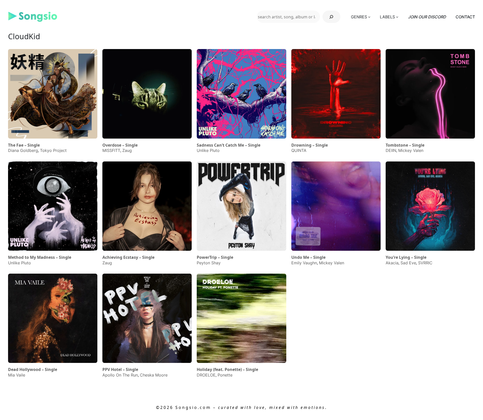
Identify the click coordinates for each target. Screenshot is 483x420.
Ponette (225, 374)
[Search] (331, 17)
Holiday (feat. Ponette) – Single (227, 369)
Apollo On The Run (120, 374)
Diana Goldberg (23, 150)
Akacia (392, 262)
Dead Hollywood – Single (32, 369)
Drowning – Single (309, 145)
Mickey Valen (410, 150)
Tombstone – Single (405, 145)
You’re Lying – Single (406, 257)
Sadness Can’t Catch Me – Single (228, 145)
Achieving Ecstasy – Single (128, 257)
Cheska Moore (154, 374)
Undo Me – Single (308, 257)
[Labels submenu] (397, 17)
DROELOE (206, 374)
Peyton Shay (209, 262)
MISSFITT (111, 150)
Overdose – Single (120, 145)
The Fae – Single (24, 145)
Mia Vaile (16, 374)
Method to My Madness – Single (39, 257)
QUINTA (298, 150)
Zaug (127, 150)
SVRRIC (425, 262)
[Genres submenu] (369, 17)
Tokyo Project (53, 150)
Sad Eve (408, 262)
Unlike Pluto (208, 150)
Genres (359, 16)
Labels (387, 16)
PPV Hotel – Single (120, 369)
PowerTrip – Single (215, 257)
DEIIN (391, 150)
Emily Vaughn (304, 262)
